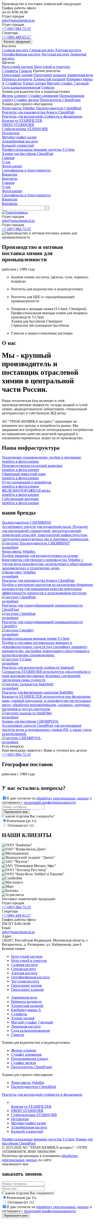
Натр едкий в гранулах (52, 67)
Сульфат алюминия (43, 96)
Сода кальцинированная (21, 87)
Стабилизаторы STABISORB (25, 129)
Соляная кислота (15, 50)
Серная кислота (41, 50)
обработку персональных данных (62, 798)
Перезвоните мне (16, 812)
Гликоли (25, 71)
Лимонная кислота (26, 1026)
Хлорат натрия (34, 83)
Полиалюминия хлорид (29, 1059)
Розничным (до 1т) (21, 821)
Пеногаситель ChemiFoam (60, 100)
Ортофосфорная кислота (21, 54)
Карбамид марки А (26, 1010)
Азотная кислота (68, 50)
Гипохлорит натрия (17, 75)
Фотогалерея (12, 166)
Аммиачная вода (80, 75)
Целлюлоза (10, 133)
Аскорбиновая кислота (20, 141)
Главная (8, 158)
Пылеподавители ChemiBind (58, 108)
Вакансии (9, 174)
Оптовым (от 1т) (21, 825)
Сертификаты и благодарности (26, 170)
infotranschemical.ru (18, 221)
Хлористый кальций (49, 79)
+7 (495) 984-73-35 (16, 29)
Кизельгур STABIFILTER (22, 120)
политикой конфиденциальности (50, 802)
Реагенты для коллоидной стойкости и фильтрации (42, 116)
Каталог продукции (17, 41)
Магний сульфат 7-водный (68, 83)
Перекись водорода (17, 79)
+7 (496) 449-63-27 (16, 37)
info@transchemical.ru (18, 20)
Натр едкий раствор (17, 67)
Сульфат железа (26, 100)
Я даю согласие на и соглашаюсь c (47, 800)
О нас (6, 162)
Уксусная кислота (55, 54)
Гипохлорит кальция (49, 75)
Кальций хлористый (18, 145)
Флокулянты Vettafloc (18, 108)
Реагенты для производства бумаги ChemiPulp (38, 112)
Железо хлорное (14, 96)
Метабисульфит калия (19, 137)
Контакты (9, 178)
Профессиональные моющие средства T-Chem (38, 149)
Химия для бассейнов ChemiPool (27, 154)
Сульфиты (10, 71)
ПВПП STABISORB (18, 125)
